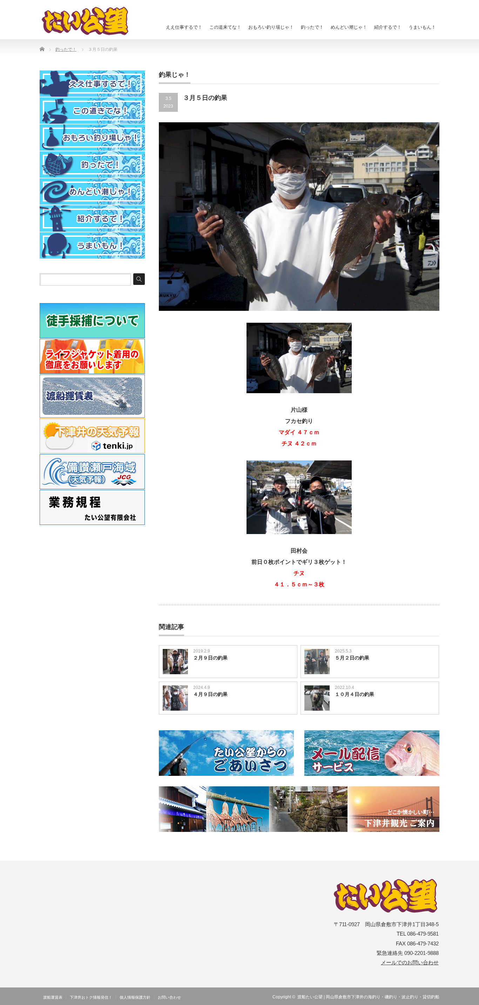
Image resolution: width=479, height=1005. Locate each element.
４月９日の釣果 (210, 694)
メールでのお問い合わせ (410, 962)
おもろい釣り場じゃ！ (271, 27)
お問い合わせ (169, 997)
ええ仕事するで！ (184, 27)
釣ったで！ (312, 27)
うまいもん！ (422, 27)
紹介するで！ (388, 27)
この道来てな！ (225, 27)
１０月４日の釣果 (354, 694)
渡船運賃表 (52, 997)
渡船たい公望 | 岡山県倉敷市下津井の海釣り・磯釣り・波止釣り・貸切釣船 (368, 996)
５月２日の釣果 (352, 658)
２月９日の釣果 (210, 658)
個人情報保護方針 (135, 997)
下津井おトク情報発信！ (91, 997)
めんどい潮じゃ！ (349, 27)
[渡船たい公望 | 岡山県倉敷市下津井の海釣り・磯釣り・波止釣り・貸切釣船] (89, 21)
